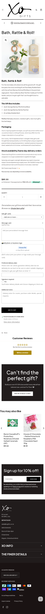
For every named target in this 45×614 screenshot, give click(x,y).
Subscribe (33, 479)
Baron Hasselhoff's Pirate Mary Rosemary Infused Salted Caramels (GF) (12, 438)
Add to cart (12, 310)
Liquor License (6, 601)
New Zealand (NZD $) (10, 575)
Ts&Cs (21, 595)
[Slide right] (40, 23)
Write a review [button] (22, 353)
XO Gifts (4, 516)
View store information (12, 322)
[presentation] (1, 428)
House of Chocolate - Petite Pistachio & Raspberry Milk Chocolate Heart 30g (32, 438)
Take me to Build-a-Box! (22, 393)
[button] (2, 9)
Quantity (4, 193)
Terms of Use (16, 486)
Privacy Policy (18, 601)
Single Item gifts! (17, 208)
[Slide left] (4, 23)
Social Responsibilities (8, 595)
